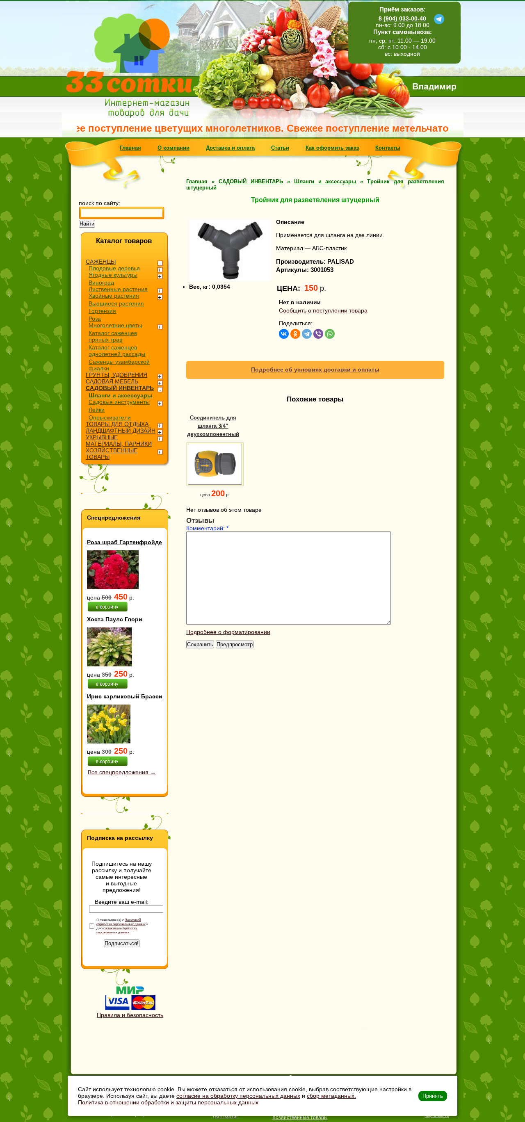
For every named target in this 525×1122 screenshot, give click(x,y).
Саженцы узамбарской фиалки (119, 365)
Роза (95, 318)
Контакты (387, 148)
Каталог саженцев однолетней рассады (117, 350)
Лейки (97, 409)
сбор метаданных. (331, 1095)
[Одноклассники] (295, 334)
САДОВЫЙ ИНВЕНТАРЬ (120, 388)
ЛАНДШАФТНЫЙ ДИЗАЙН (120, 430)
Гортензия (102, 311)
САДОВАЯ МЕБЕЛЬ (112, 381)
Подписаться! (122, 943)
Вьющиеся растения (116, 303)
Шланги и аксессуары (120, 395)
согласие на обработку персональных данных (238, 1095)
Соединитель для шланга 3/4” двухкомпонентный (213, 426)
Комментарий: (207, 528)
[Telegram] (307, 334)
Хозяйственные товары (300, 1117)
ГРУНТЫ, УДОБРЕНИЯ (116, 375)
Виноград (101, 282)
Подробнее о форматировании (228, 632)
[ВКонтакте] (284, 334)
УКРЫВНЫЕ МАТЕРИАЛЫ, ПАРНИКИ (119, 440)
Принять (432, 1096)
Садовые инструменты (119, 402)
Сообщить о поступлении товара (323, 310)
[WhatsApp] (330, 334)
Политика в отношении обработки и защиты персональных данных (168, 1102)
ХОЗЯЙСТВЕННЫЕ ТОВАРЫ (111, 453)
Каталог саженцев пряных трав (113, 336)
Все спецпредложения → (122, 772)
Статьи (280, 148)
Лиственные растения (118, 289)
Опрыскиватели (110, 417)
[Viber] (318, 334)
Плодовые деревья (114, 268)
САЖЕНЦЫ (101, 261)
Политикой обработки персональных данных (121, 922)
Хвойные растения (114, 295)
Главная (130, 148)
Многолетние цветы (115, 325)
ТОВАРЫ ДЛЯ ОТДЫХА (117, 424)
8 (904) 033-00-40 (402, 18)
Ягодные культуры (113, 274)
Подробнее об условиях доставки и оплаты (315, 369)
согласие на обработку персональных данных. (116, 930)
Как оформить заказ (332, 148)
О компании (173, 148)
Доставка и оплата (230, 148)
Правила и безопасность (130, 1015)
